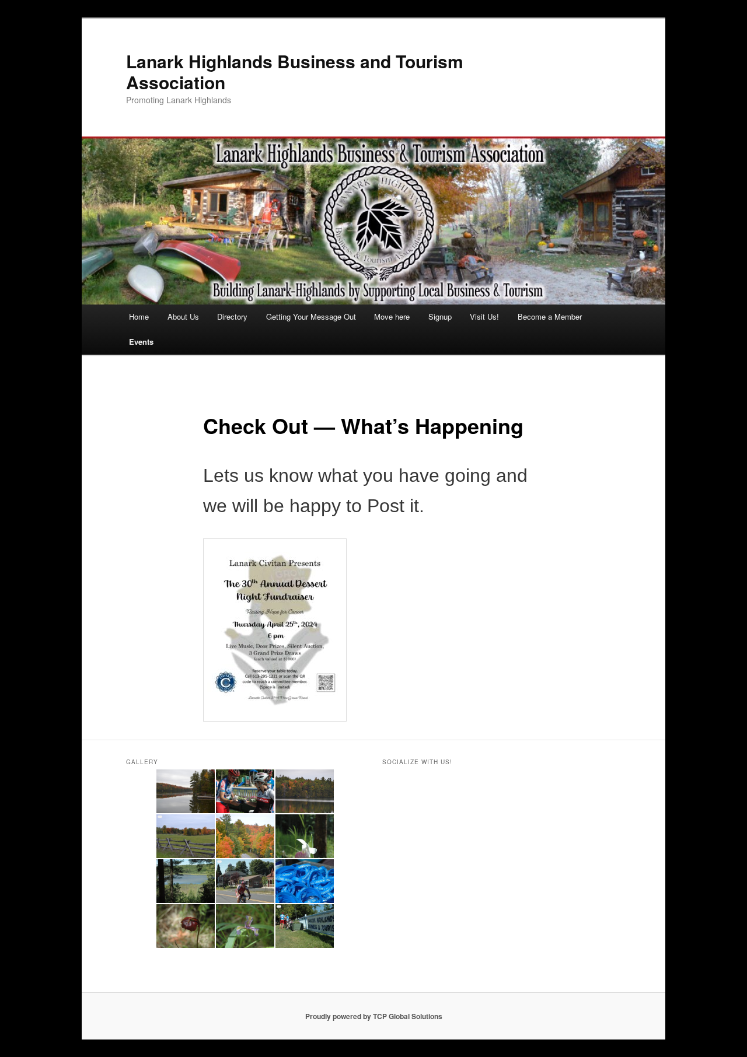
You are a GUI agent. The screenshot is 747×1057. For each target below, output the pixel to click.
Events (141, 341)
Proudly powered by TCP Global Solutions (373, 1016)
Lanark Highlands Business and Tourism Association (294, 71)
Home (139, 316)
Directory (232, 316)
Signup (440, 316)
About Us (183, 316)
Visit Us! (484, 316)
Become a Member (550, 316)
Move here (392, 316)
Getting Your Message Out (311, 316)
